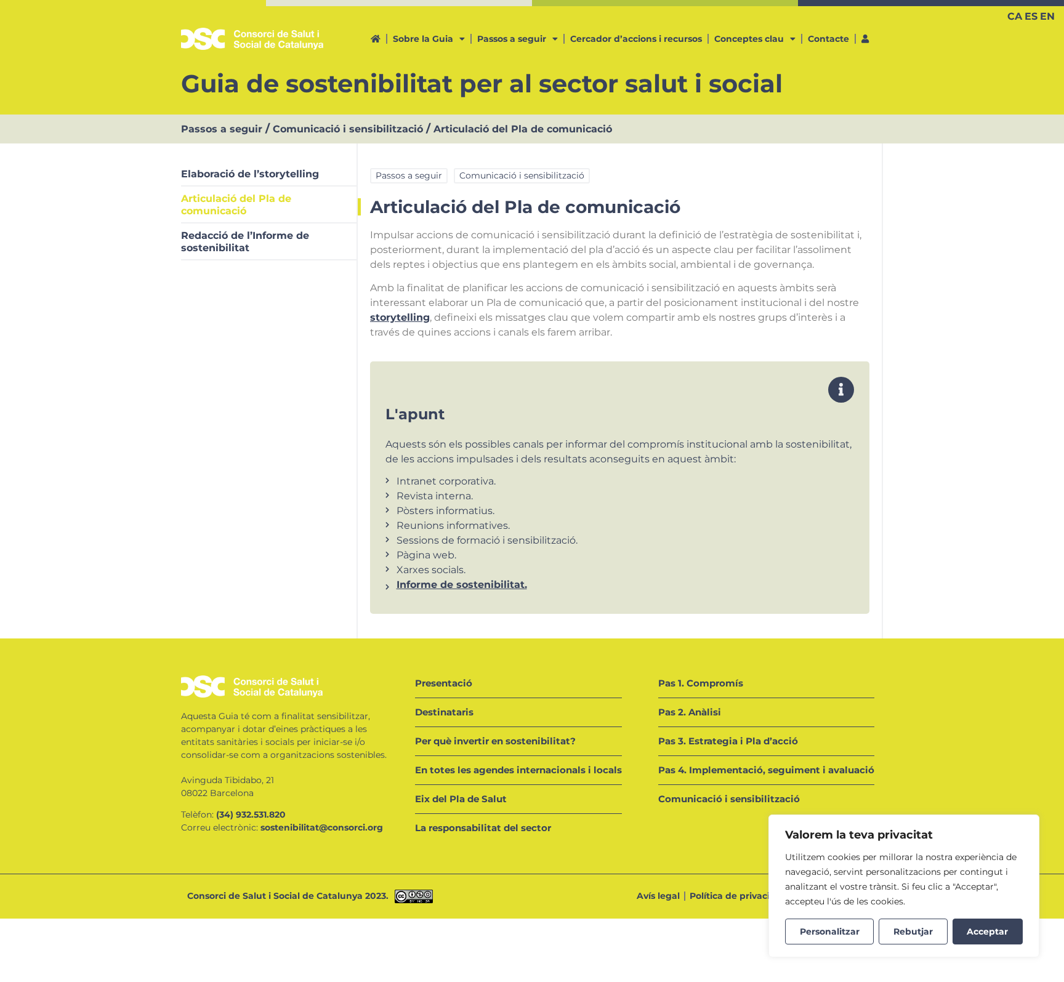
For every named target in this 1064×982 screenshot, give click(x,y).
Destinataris (444, 712)
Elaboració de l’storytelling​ (250, 174)
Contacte (828, 38)
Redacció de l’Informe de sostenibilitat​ (245, 242)
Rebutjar (913, 931)
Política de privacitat (736, 895)
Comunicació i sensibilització (348, 129)
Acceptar (987, 931)
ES (1031, 16)
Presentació (443, 683)
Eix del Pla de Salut (461, 799)
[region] (903, 886)
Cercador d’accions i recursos (636, 38)
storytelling (400, 317)
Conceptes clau (749, 38)
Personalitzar (830, 931)
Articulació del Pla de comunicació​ (236, 205)
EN (1047, 16)
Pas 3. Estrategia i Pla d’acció (728, 741)
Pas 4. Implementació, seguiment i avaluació (766, 770)
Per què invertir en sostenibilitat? (495, 741)
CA (1014, 16)
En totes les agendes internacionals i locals (518, 770)
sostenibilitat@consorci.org (321, 827)
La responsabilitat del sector (483, 828)
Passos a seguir (511, 38)
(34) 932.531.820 (251, 814)
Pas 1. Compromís (700, 683)
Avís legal (658, 895)
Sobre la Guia (423, 38)
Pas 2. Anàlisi (689, 712)
